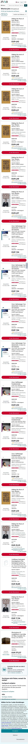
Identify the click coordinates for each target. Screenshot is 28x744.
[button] (22, 46)
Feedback (26, 265)
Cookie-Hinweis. (5, 725)
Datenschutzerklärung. (16, 728)
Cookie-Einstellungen (6, 722)
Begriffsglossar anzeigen (9, 699)
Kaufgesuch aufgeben (8, 691)
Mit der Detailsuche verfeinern (10, 11)
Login (21, 2)
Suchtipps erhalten (7, 697)
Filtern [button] (4, 14)
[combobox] (16, 5)
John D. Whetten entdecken (14, 672)
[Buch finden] (25, 5)
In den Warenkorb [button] (14, 49)
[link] (26, 11)
